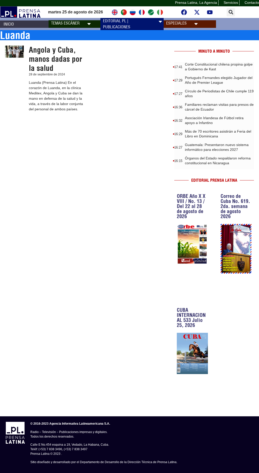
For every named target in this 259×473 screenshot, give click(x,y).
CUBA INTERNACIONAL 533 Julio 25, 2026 (191, 317)
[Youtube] (209, 12)
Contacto (252, 3)
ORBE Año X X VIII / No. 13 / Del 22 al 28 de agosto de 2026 (191, 206)
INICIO (9, 24)
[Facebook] (184, 12)
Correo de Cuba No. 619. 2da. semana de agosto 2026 (235, 206)
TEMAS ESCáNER (65, 23)
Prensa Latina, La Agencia (196, 3)
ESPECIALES (176, 23)
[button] (231, 12)
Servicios (231, 3)
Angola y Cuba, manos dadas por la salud (55, 59)
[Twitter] (197, 12)
